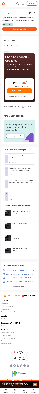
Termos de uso (6, 341)
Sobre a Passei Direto (8, 333)
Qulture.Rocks (5, 326)
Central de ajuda (6, 343)
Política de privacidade (8, 338)
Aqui (29, 96)
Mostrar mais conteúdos (18, 286)
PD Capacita (5, 309)
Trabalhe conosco (6, 335)
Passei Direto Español (8, 312)
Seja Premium (5, 319)
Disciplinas (4, 304)
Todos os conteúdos (7, 306)
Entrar (32, 3)
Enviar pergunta (15, 136)
